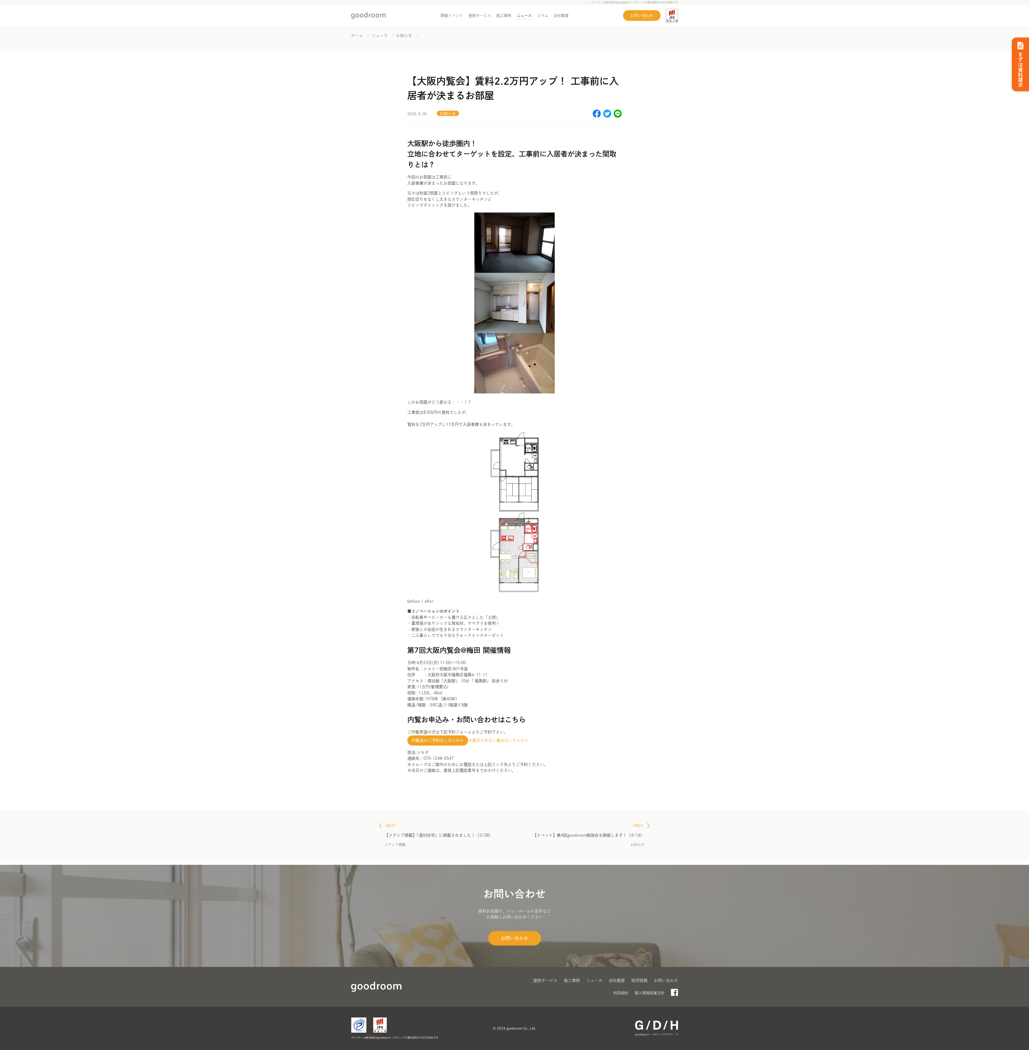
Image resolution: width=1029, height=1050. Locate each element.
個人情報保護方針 (650, 993)
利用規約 (620, 993)
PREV (638, 826)
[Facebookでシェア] (597, 116)
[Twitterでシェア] (607, 116)
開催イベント (452, 15)
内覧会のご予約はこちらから (438, 740)
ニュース (524, 15)
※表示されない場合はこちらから (498, 740)
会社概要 (561, 15)
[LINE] (618, 116)
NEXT (390, 826)
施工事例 (503, 15)
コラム (542, 15)
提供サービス (479, 15)
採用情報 (639, 980)
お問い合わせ (642, 15)
